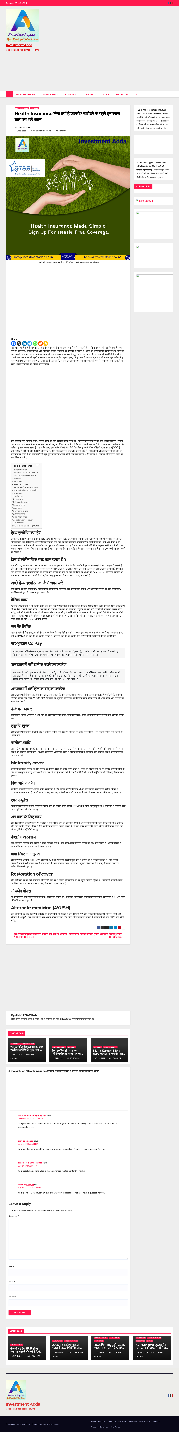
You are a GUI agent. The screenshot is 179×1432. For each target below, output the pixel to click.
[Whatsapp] (35, 343)
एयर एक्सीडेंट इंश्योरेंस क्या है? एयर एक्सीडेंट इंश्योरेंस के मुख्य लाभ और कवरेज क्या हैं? (26, 1050)
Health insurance (21, 108)
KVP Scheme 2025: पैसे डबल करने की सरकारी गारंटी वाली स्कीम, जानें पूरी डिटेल (152, 1348)
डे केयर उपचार (18, 493)
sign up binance (25, 1141)
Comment (14, 1216)
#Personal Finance (57, 131)
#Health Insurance (39, 131)
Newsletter (133, 1421)
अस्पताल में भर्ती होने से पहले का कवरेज (26, 487)
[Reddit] (40, 343)
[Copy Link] (45, 343)
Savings (150, 1341)
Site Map (156, 1421)
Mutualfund (57, 1341)
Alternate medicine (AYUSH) (27, 526)
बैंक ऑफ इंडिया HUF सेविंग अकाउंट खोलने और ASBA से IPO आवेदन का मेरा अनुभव (25, 1351)
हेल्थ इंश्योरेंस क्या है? (20, 470)
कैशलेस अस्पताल (20, 514)
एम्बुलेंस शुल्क (19, 496)
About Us (101, 1421)
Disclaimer (122, 1421)
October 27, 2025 (104, 1352)
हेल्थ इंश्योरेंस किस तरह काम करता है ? (26, 473)
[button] (171, 94)
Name (12, 1266)
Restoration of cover (24, 520)
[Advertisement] (89, 73)
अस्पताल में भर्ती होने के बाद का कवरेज (25, 490)
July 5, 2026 (18, 1356)
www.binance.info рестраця (32, 1115)
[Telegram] (29, 343)
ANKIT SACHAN (24, 128)
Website (12, 1296)
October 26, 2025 (145, 1352)
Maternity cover (22, 502)
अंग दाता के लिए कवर (21, 511)
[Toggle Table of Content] (36, 466)
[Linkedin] (24, 343)
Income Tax (122, 94)
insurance (34, 108)
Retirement (71, 94)
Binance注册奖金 (26, 1184)
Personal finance (26, 94)
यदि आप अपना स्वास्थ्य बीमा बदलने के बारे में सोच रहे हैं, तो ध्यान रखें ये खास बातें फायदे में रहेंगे (40, 935)
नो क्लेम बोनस (19, 523)
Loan (106, 94)
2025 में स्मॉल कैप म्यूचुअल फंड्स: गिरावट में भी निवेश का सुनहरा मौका (66, 1348)
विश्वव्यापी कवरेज (20, 505)
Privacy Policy (145, 1421)
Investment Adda (19, 45)
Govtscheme (114, 1338)
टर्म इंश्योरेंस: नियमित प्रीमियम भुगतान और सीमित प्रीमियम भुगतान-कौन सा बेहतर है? (95, 935)
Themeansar (54, 1424)
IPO (138, 94)
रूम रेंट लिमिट (18, 481)
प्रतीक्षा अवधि (19, 499)
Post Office (98, 1341)
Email (12, 1281)
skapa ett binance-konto (30, 1163)
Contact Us (112, 1421)
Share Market (51, 94)
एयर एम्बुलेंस (18, 508)
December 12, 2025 (62, 1352)
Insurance (91, 94)
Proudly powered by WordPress (18, 1424)
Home (93, 1421)
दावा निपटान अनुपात (21, 517)
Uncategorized (16, 1344)
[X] (19, 343)
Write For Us (115, 1427)
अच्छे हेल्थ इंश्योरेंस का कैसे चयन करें (25, 475)
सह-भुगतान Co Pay (21, 484)
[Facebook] (13, 343)
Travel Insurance (27, 1043)
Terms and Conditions (99, 1427)
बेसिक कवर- (18, 478)
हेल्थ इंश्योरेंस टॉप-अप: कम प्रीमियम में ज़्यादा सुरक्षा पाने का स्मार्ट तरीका (66, 1053)
